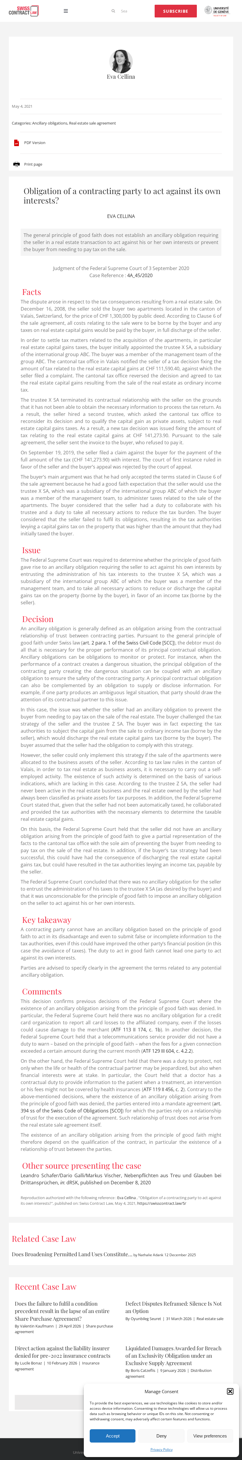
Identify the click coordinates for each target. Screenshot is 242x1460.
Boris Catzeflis (143, 1370)
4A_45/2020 (140, 275)
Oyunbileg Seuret (146, 1318)
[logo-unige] (218, 7)
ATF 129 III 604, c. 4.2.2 (167, 1051)
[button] (230, 1391)
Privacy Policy (162, 1449)
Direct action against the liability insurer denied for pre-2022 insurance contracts (62, 1352)
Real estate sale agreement (92, 123)
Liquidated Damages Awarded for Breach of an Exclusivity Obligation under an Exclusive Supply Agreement (173, 1356)
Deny (161, 1435)
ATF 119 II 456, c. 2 (163, 1089)
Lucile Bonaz (31, 1363)
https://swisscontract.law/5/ (161, 1203)
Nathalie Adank (150, 1254)
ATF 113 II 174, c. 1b (137, 1029)
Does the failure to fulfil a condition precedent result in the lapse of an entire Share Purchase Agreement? (62, 1311)
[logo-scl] (24, 7)
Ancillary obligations (49, 123)
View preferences (210, 1435)
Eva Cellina (121, 76)
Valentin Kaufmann (37, 1326)
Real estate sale (210, 1318)
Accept (113, 1435)
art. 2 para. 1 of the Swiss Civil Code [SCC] (128, 642)
